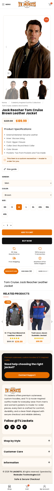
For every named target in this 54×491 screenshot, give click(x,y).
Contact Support (27, 375)
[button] (6, 47)
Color (5, 188)
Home (4, 102)
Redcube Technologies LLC (27, 474)
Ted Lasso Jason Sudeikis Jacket (39, 334)
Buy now (27, 240)
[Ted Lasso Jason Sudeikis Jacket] (39, 315)
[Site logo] (27, 4)
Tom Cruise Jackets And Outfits (15, 106)
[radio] (5, 207)
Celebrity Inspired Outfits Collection (26, 102)
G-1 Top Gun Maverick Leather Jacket (15, 334)
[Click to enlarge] (9, 73)
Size (4, 200)
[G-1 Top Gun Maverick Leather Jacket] (14, 315)
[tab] (11, 271)
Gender (5, 177)
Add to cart (27, 232)
